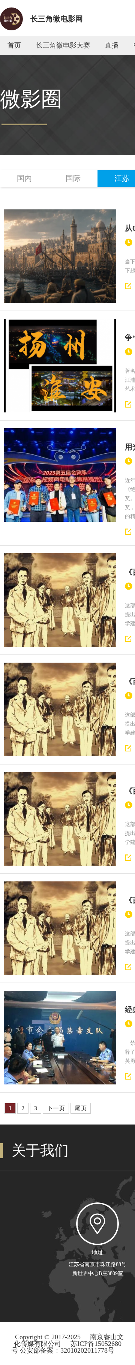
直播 (111, 45)
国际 (73, 178)
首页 (14, 45)
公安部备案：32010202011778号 (67, 1350)
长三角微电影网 (56, 19)
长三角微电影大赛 (63, 45)
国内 (24, 178)
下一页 (56, 1108)
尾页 (81, 1108)
